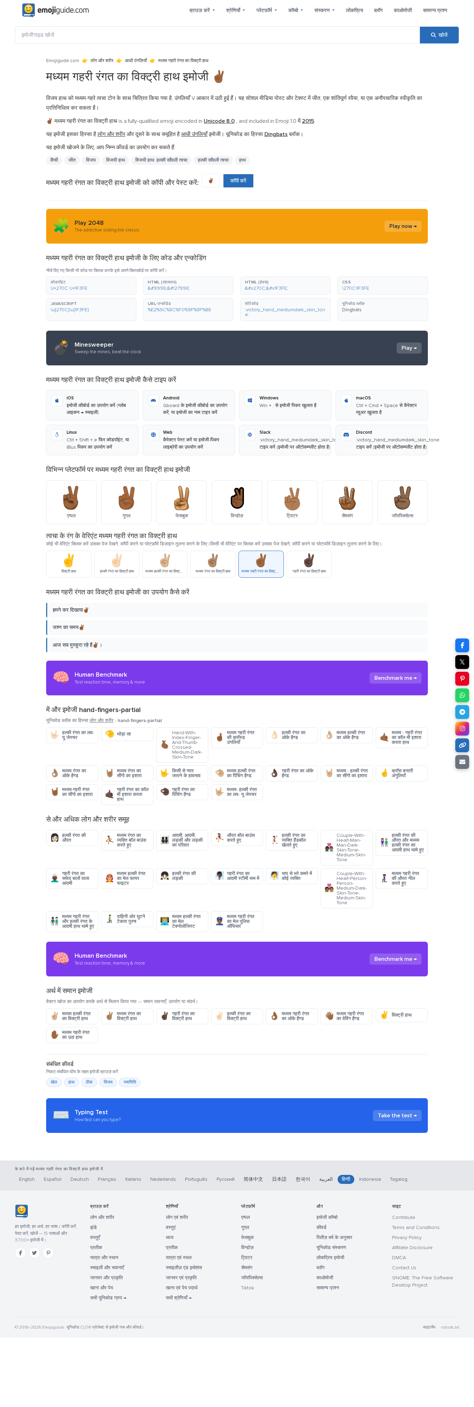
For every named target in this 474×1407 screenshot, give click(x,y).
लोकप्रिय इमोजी (330, 1258)
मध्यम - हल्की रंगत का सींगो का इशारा (346, 773)
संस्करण (324, 10)
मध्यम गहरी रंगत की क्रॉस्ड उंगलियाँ (234, 737)
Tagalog (398, 1179)
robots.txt (450, 1327)
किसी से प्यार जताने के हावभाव (180, 773)
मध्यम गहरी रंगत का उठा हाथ (70, 1034)
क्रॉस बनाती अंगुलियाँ (396, 773)
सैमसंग (246, 1268)
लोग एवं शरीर (177, 1217)
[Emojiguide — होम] (21, 1211)
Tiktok (247, 1288)
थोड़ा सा (118, 734)
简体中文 (253, 1179)
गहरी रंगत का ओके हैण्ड (291, 773)
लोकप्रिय (354, 10)
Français (107, 1179)
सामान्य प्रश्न (435, 10)
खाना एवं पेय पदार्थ (181, 1288)
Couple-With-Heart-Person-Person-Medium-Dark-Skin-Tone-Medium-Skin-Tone (345, 888)
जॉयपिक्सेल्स (252, 1278)
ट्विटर (246, 1258)
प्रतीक (96, 1248)
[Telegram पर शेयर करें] (462, 712)
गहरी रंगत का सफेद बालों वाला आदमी (69, 878)
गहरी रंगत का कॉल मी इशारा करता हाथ (127, 794)
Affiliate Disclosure (412, 1248)
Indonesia (370, 1179)
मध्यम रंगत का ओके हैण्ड (68, 773)
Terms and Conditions (416, 1227)
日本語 (279, 1179)
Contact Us (404, 1268)
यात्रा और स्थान (104, 1258)
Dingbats (352, 310)
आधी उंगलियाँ (136, 60)
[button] (91, 286)
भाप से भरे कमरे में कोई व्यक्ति (291, 876)
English (27, 1179)
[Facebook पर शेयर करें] (462, 645)
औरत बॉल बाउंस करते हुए (235, 837)
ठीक (89, 1082)
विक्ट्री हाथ (396, 1015)
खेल (54, 1082)
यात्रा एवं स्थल (179, 1258)
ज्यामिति (130, 1082)
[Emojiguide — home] (55, 10)
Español (52, 1179)
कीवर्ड (321, 1227)
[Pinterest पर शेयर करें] (462, 679)
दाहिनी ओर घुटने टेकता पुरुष (125, 919)
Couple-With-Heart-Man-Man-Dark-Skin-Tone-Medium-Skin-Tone (345, 847)
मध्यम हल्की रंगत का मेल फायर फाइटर (125, 878)
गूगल (245, 1227)
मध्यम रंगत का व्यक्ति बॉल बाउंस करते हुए (125, 840)
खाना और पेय (101, 1288)
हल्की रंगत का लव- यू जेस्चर (72, 735)
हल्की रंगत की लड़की (178, 876)
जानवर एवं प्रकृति (181, 1278)
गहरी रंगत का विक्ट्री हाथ (177, 1016)
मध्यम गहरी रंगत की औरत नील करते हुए (399, 878)
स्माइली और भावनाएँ (107, 1268)
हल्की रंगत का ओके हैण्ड (287, 735)
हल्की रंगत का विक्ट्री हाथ (233, 1016)
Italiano (133, 1179)
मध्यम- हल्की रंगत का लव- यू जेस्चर (236, 792)
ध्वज (169, 1237)
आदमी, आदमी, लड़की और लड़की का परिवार (181, 840)
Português (196, 1179)
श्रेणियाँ (235, 10)
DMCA (399, 1258)
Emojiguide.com (62, 60)
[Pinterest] (48, 1252)
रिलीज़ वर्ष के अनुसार (334, 1237)
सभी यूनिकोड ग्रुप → (108, 1298)
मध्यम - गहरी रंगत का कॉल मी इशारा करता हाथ (401, 737)
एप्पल (245, 1217)
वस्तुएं (171, 1227)
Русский (226, 1179)
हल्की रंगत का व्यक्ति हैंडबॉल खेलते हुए (288, 840)
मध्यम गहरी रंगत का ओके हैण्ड (289, 1016)
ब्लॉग (378, 10)
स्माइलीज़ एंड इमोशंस (184, 1268)
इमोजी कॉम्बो (327, 1217)
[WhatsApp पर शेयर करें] (462, 695)
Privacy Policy (407, 1237)
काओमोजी (403, 10)
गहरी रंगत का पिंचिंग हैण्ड (177, 792)
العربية (326, 1179)
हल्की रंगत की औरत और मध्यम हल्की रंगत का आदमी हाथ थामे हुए (402, 842)
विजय (108, 1082)
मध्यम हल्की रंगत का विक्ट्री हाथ (70, 1016)
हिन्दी (346, 1179)
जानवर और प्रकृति (106, 1278)
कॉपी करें (238, 181)
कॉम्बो (295, 10)
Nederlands (163, 1179)
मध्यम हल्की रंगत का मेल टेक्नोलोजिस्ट (180, 921)
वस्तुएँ (95, 1237)
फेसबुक (247, 1237)
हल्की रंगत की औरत (68, 837)
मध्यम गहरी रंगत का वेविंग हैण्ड (344, 1016)
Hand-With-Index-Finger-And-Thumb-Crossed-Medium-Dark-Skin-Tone (181, 745)
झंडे (93, 1227)
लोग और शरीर (102, 60)
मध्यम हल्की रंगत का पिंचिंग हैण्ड (235, 773)
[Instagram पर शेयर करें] (462, 729)
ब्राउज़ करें (202, 10)
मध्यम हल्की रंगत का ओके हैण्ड (344, 735)
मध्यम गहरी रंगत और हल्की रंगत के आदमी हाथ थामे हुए (72, 921)
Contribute (403, 1217)
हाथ (242, 160)
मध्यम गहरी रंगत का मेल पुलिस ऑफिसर (234, 921)
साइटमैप (429, 1327)
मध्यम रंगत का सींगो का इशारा (123, 773)
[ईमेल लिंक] (462, 762)
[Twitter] (34, 1252)
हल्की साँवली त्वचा (213, 160)
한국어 (303, 1179)
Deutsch (79, 1179)
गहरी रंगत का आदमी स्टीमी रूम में (237, 876)
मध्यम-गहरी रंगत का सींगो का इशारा (71, 792)
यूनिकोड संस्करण (331, 1248)
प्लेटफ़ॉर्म (266, 10)
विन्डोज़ (247, 1248)
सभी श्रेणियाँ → (179, 1298)
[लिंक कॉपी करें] (462, 745)
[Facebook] (20, 1252)
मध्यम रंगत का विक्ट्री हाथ (123, 1016)
